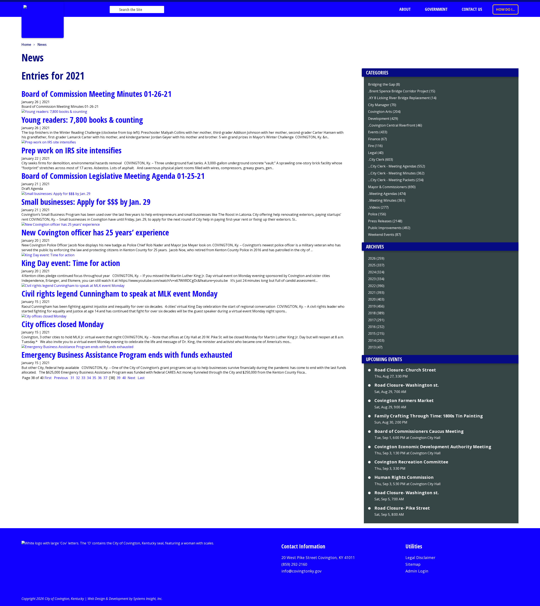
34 (89, 377)
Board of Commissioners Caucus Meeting (419, 431)
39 (118, 377)
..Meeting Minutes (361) (386, 200)
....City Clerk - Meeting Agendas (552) (396, 166)
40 (124, 377)
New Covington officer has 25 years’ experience (95, 232)
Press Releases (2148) (385, 221)
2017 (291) (376, 320)
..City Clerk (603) (380, 159)
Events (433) (377, 132)
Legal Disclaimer (420, 557)
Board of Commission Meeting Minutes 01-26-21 (96, 93)
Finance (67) (377, 139)
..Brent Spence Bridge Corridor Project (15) (401, 91)
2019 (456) (376, 306)
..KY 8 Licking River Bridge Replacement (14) (402, 98)
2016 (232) (376, 326)
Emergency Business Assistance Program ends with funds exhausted (127, 354)
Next (131, 377)
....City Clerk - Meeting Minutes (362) (396, 173)
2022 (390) (376, 285)
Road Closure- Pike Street (402, 508)
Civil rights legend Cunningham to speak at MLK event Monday (119, 293)
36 (100, 377)
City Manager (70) (382, 105)
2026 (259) (376, 258)
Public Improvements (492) (389, 227)
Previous (61, 377)
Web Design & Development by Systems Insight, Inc (125, 598)
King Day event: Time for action (71, 262)
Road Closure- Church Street (405, 370)
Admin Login (416, 571)
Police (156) (377, 214)
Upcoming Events (384, 359)
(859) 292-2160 (294, 564)
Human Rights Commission (404, 477)
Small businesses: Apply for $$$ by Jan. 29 (86, 201)
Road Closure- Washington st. (406, 385)
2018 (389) (376, 313)
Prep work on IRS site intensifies (72, 150)
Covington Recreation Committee (411, 462)
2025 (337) (376, 265)
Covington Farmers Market (404, 400)
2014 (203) (376, 340)
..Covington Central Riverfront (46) (395, 125)
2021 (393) (376, 292)
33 (83, 377)
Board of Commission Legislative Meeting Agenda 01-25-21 (113, 175)
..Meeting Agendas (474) (387, 193)
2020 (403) (376, 299)
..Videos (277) (378, 207)
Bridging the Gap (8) (384, 84)
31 (72, 377)
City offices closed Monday (63, 324)
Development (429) (383, 118)
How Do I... (505, 9)
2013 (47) (375, 347)
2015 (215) (376, 333)
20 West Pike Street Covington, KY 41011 (318, 557)
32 (78, 377)
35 (94, 377)
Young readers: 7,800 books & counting (82, 119)
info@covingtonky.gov (301, 571)
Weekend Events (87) (384, 234)
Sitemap (413, 564)
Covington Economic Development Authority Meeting (432, 446)
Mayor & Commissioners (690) (392, 187)
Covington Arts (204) (384, 111)
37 (105, 377)
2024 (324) (376, 272)
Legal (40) (375, 152)
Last (141, 377)
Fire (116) (375, 145)
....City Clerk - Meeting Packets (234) (396, 180)
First (48, 377)
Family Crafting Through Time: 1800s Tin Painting (428, 416)
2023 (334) (376, 279)
